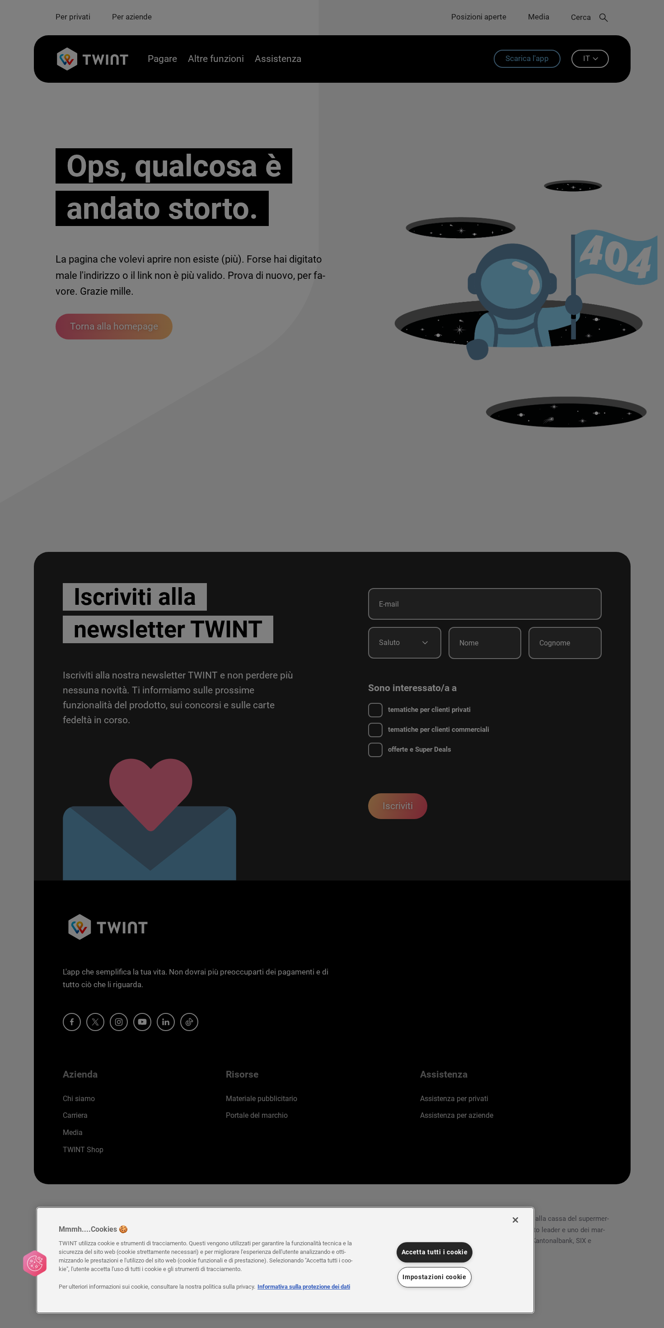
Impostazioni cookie (434, 1277)
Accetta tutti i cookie (435, 1252)
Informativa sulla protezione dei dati (303, 1286)
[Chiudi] (515, 1220)
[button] (34, 1263)
